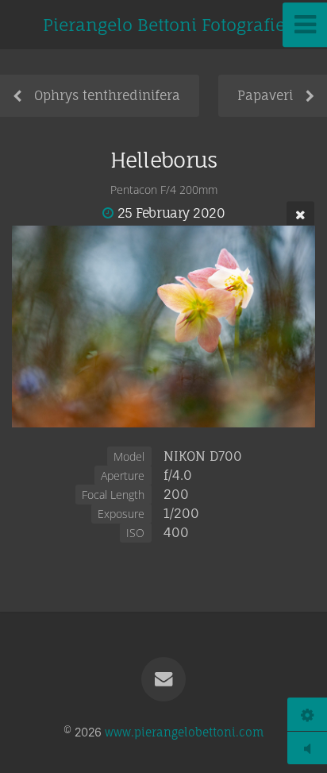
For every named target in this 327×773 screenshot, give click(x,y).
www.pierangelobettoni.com (184, 732)
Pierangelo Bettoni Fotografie (164, 24)
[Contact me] (163, 679)
